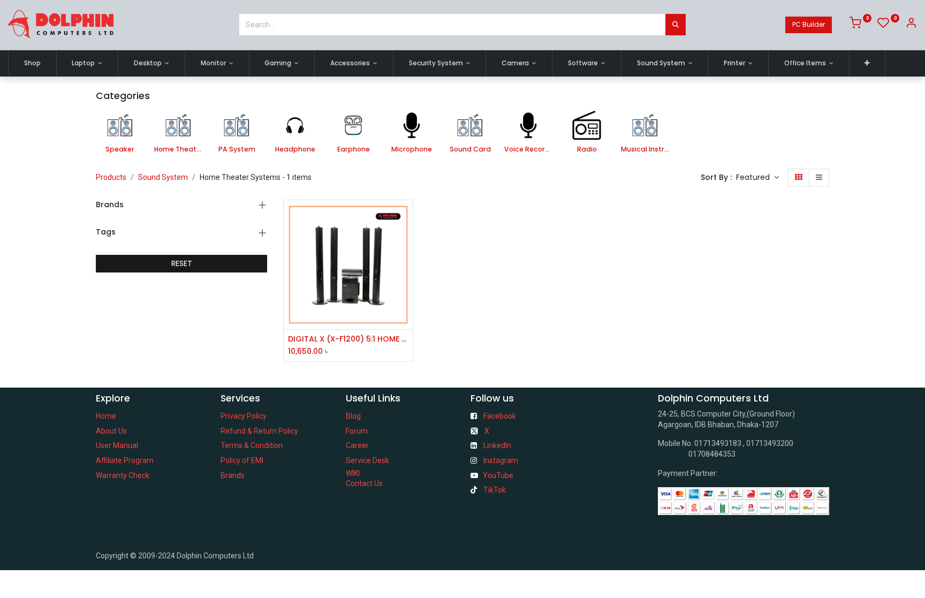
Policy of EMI (242, 460)
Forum (357, 431)
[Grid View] (798, 178)
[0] (860, 24)
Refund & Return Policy (259, 431)
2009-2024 (157, 555)
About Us (111, 431)
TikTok (494, 490)
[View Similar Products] (406, 290)
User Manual (117, 445)
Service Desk (367, 460)
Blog (353, 416)
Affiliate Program (125, 460)
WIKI (353, 473)
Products (111, 177)
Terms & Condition (252, 445)
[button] (867, 63)
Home (106, 416)
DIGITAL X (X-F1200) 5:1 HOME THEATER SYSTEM (348, 339)
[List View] (819, 178)
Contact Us (364, 483)
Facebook (499, 416)
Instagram (500, 460)
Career (357, 445)
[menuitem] (32, 63)
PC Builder (808, 24)
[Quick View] (406, 218)
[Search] (675, 24)
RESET (181, 263)
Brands (233, 475)
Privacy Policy (244, 416)
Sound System (163, 177)
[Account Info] (911, 24)
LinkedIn (497, 445)
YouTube (498, 475)
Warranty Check (122, 475)
